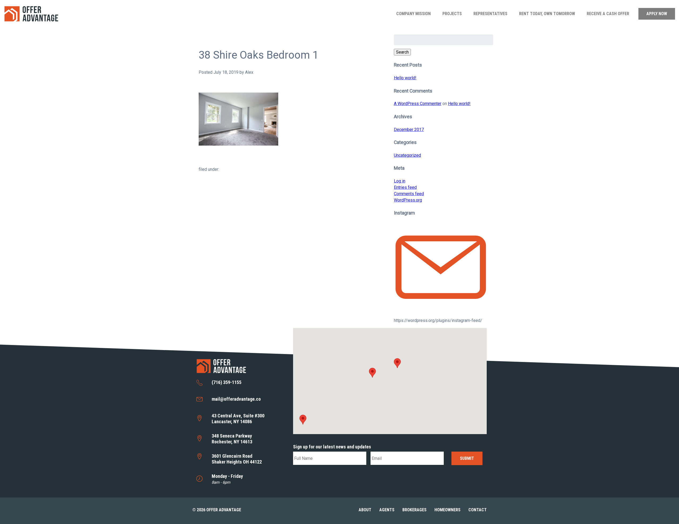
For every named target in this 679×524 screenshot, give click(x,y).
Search (402, 52)
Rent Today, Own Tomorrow (547, 13)
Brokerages (414, 509)
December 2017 (409, 129)
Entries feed (405, 187)
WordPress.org (408, 200)
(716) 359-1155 (226, 382)
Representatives (490, 13)
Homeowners (447, 509)
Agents (386, 509)
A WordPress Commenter (417, 103)
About (365, 509)
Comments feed (409, 193)
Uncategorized (407, 155)
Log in (399, 181)
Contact (477, 509)
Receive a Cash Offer (608, 13)
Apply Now (656, 13)
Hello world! (405, 77)
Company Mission (413, 13)
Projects (452, 13)
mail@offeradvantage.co (236, 399)
